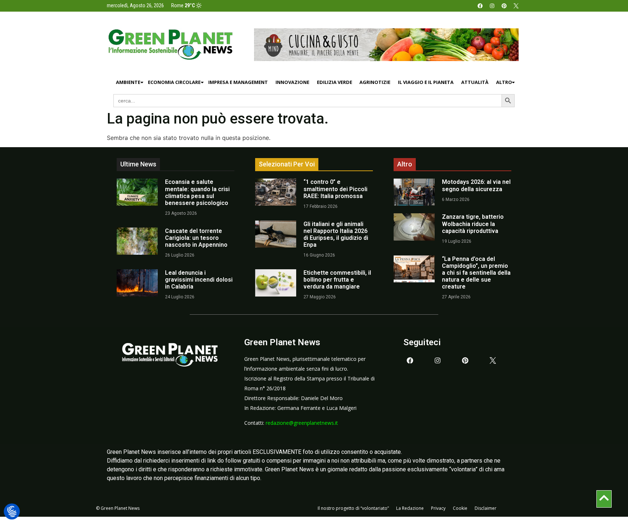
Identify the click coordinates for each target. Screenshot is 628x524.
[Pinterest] (504, 6)
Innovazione (292, 82)
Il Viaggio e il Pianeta (426, 82)
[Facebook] (480, 6)
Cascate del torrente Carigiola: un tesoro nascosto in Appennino (196, 237)
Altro (504, 82)
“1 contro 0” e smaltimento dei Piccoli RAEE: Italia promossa (335, 188)
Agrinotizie (374, 82)
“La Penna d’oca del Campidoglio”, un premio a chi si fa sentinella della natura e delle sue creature (476, 272)
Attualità (474, 82)
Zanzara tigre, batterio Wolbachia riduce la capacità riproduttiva (473, 223)
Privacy (438, 508)
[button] (12, 512)
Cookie (460, 508)
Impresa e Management (238, 82)
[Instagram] (492, 6)
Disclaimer (485, 508)
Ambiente (128, 82)
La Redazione (410, 508)
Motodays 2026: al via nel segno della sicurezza (476, 185)
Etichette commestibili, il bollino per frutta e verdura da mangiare (337, 279)
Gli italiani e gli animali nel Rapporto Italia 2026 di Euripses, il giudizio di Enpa (335, 235)
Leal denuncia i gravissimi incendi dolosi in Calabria (199, 279)
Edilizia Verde (334, 82)
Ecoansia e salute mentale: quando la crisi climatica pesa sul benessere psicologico (197, 192)
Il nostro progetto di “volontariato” (353, 508)
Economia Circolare (174, 82)
